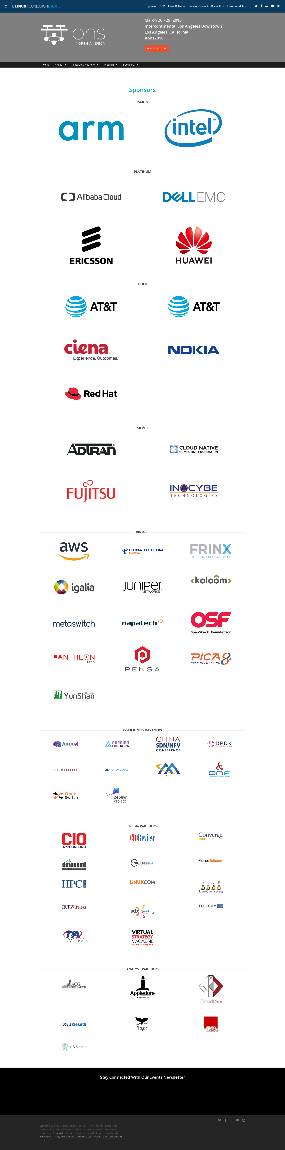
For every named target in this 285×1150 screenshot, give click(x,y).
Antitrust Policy (100, 1136)
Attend (58, 64)
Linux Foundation (236, 6)
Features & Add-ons (83, 64)
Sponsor (152, 6)
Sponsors (128, 64)
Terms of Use (46, 1136)
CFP (162, 6)
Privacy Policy (59, 1136)
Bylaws (71, 1136)
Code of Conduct (198, 6)
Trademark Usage (61, 1133)
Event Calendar (176, 6)
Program (109, 64)
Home (46, 64)
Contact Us (217, 6)
